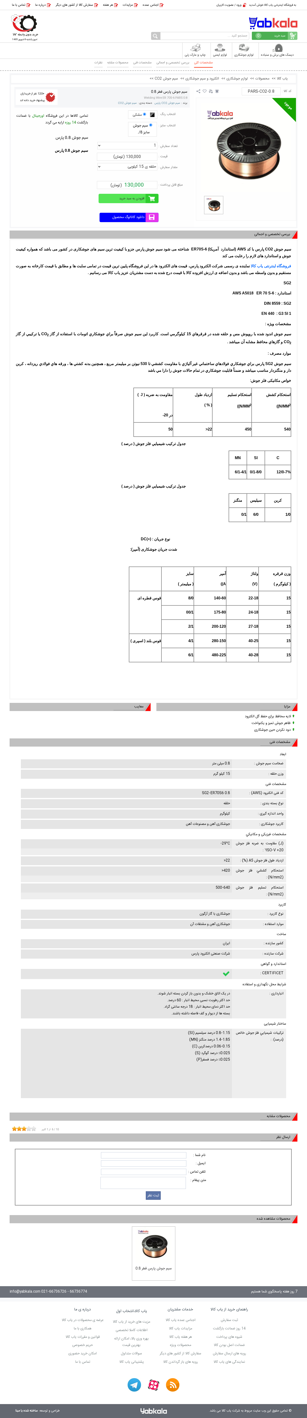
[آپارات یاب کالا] (153, 1385)
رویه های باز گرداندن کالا (180, 1362)
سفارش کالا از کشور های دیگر (74, 5)
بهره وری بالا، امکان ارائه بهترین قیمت (131, 1342)
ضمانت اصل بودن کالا (229, 1345)
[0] (213, 205)
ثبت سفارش (229, 1320)
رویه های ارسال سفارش (229, 1354)
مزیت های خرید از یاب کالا (131, 1322)
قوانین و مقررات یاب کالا (82, 1337)
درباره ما (40, 5)
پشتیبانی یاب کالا (131, 1362)
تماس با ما (18, 5)
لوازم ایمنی (220, 55)
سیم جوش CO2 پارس (167, 103)
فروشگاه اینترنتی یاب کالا (271, 266)
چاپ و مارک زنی (195, 55)
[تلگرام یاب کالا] (134, 1385)
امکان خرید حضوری (82, 1354)
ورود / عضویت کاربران (229, 5)
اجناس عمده (151, 5)
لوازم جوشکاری (244, 55)
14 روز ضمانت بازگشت (229, 1329)
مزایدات (128, 5)
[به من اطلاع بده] (217, 91)
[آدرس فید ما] (172, 1385)
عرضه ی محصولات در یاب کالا (83, 1320)
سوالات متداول (131, 1354)
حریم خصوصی (82, 1345)
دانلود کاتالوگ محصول (128, 217)
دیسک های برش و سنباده (277, 55)
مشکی (137, 115)
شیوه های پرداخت (229, 1337)
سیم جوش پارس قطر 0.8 (169, 92)
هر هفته (108, 5)
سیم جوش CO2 (127, 103)
